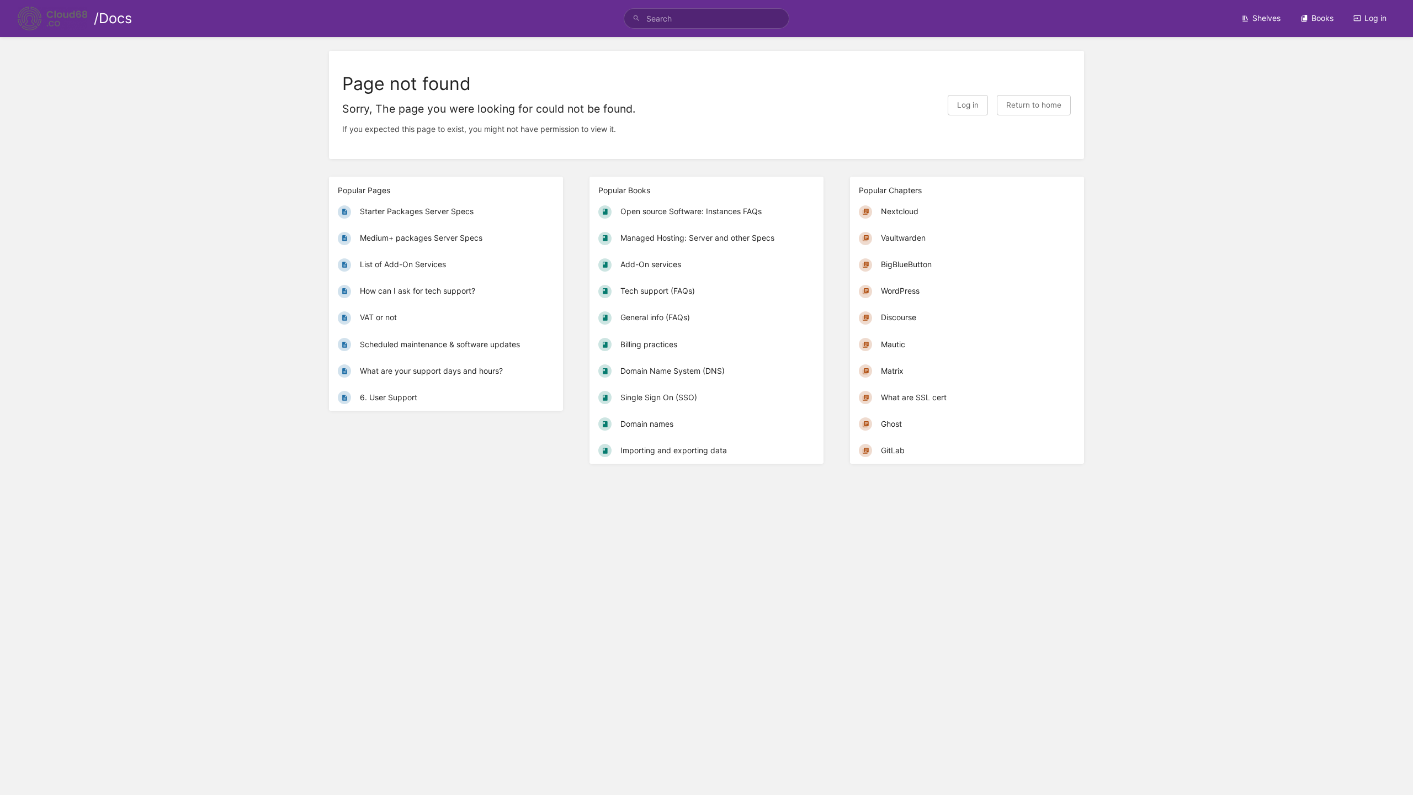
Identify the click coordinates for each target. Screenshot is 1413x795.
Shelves (1266, 18)
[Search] (636, 18)
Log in (1375, 18)
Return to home (1033, 104)
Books (1322, 18)
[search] (706, 18)
